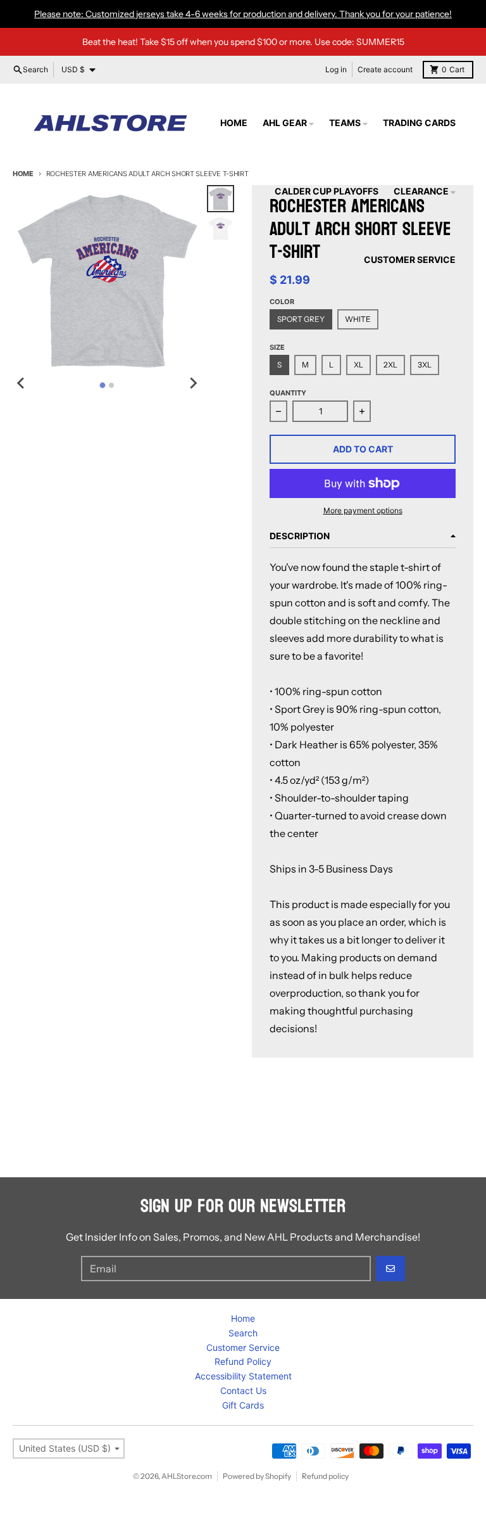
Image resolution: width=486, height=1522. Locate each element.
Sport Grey (301, 319)
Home (23, 173)
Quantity (288, 392)
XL (358, 364)
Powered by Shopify (257, 1476)
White (358, 319)
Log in (336, 69)
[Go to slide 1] (103, 385)
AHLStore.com (186, 1476)
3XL (425, 364)
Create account (385, 69)
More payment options (362, 510)
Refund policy (325, 1476)
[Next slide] (193, 383)
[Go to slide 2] (111, 385)
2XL (390, 364)
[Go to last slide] (21, 383)
